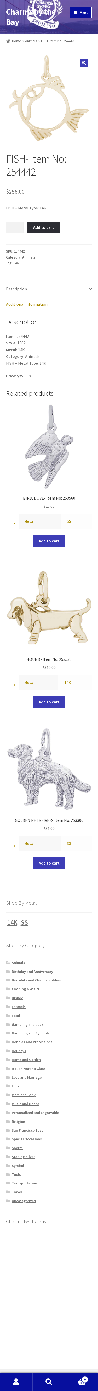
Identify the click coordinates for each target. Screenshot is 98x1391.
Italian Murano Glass (29, 1068)
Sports (17, 1148)
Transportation (24, 1183)
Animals (31, 41)
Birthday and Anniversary (32, 971)
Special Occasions (27, 1139)
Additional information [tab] (27, 304)
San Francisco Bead (28, 1130)
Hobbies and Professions (32, 1042)
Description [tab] (16, 288)
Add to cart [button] (49, 540)
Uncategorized (24, 1200)
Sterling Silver (23, 1156)
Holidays (19, 1050)
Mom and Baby (24, 1095)
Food (16, 1015)
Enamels (19, 1006)
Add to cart (43, 227)
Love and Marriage (27, 1077)
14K (16, 263)
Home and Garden (26, 1059)
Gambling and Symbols (31, 1033)
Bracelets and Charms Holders (36, 980)
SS (69, 521)
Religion (18, 1121)
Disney (17, 998)
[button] (84, 63)
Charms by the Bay (30, 17)
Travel (17, 1192)
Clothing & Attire (25, 989)
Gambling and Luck (27, 1024)
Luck (15, 1086)
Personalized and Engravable (35, 1112)
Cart (75, 1377)
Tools (16, 1174)
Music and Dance (25, 1103)
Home (16, 41)
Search (49, 1382)
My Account (16, 1382)
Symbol (18, 1165)
